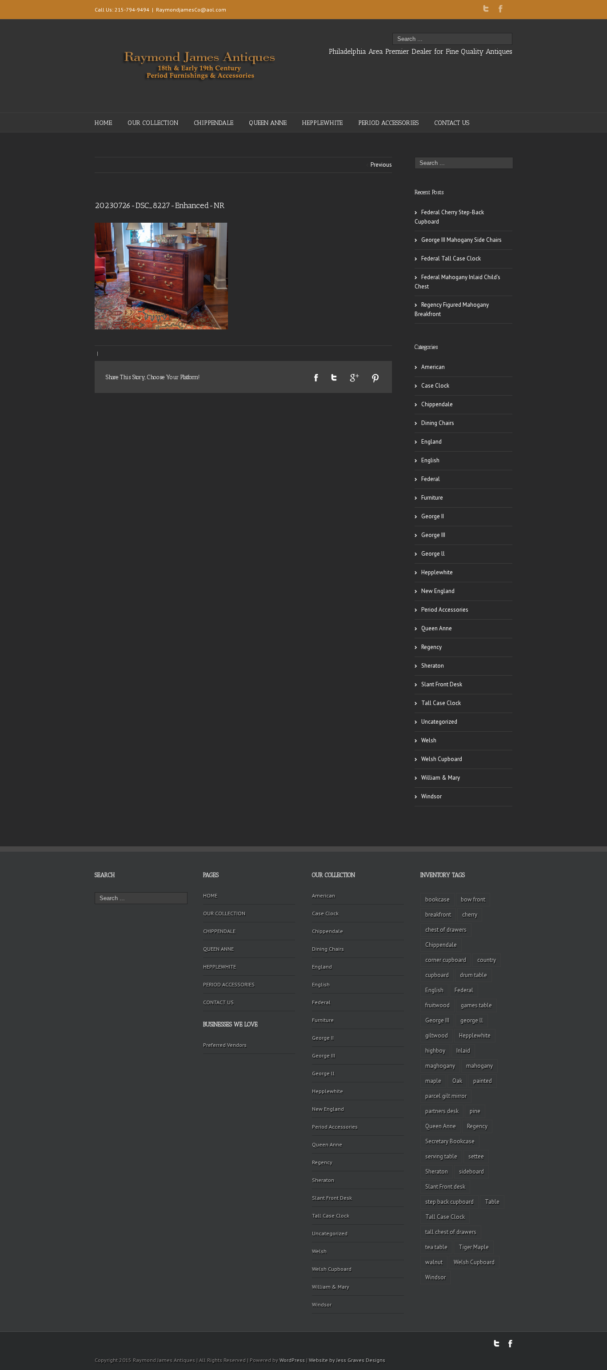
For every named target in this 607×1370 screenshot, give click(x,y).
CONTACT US (451, 123)
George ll (433, 553)
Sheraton (432, 665)
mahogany (479, 1066)
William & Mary (440, 777)
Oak (457, 1081)
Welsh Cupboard (441, 759)
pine (475, 1111)
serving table (441, 1156)
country (486, 960)
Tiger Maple (474, 1247)
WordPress (292, 1360)
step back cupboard (449, 1202)
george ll (471, 1020)
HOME (103, 123)
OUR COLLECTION (153, 123)
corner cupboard (445, 960)
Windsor (431, 796)
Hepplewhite (437, 572)
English (430, 460)
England (431, 441)
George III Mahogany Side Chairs (461, 240)
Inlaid (463, 1050)
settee (476, 1156)
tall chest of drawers (450, 1232)
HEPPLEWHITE (322, 123)
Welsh (428, 740)
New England (438, 591)
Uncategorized (439, 721)
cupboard (437, 975)
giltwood (436, 1035)
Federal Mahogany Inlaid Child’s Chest (457, 281)
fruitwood (437, 1005)
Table (492, 1202)
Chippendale (437, 404)
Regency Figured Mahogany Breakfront (452, 309)
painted (482, 1081)
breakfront (438, 914)
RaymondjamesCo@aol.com (191, 9)
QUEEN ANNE (268, 123)
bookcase (437, 899)
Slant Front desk (445, 1186)
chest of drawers (446, 929)
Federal (430, 479)
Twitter (486, 8)
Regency (431, 647)
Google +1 (354, 378)
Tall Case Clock (441, 703)
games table (476, 1005)
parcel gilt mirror (446, 1096)
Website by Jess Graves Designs (347, 1360)
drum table (473, 975)
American (433, 367)
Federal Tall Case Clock (451, 258)
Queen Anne (436, 628)
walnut (434, 1262)
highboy (435, 1050)
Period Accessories (444, 609)
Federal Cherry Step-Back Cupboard (449, 216)
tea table (436, 1247)
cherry (469, 914)
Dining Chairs (437, 423)
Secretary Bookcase (450, 1141)
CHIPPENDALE (213, 123)
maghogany (440, 1066)
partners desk (442, 1111)
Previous (381, 164)
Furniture (432, 497)
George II (432, 516)
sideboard (471, 1171)
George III (433, 535)
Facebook (501, 8)
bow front (473, 899)
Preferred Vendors (225, 1045)
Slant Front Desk (441, 684)
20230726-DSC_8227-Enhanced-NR (159, 205)
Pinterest (375, 378)
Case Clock (435, 385)
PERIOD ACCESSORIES (388, 123)
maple (433, 1081)
